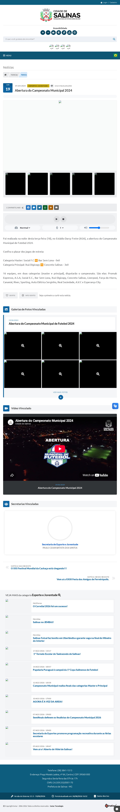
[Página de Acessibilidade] (74, 32)
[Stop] (63, 219)
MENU (8, 55)
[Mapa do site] (69, 32)
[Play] (57, 219)
